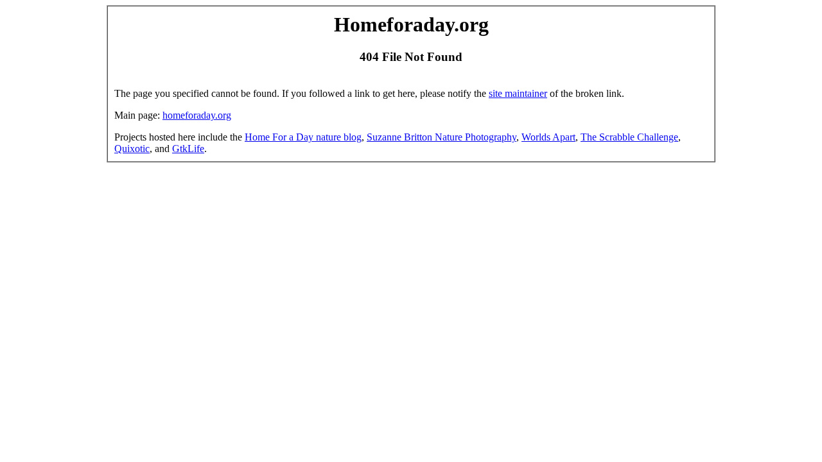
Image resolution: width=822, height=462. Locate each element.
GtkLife (188, 148)
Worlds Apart (548, 137)
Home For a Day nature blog (303, 137)
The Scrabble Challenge (629, 137)
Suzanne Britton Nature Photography (441, 137)
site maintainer (518, 93)
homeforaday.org (196, 115)
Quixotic (132, 148)
